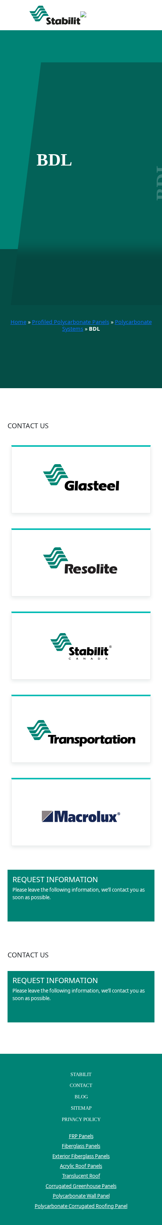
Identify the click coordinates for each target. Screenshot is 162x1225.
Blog (81, 1097)
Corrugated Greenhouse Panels (81, 1186)
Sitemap (81, 1108)
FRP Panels (81, 1136)
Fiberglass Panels (81, 1146)
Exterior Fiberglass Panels (81, 1156)
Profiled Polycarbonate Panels (70, 321)
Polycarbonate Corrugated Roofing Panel (81, 1206)
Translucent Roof (81, 1175)
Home (18, 321)
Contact (81, 1085)
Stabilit (81, 1074)
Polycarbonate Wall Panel (81, 1195)
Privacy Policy (81, 1119)
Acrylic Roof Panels (81, 1166)
